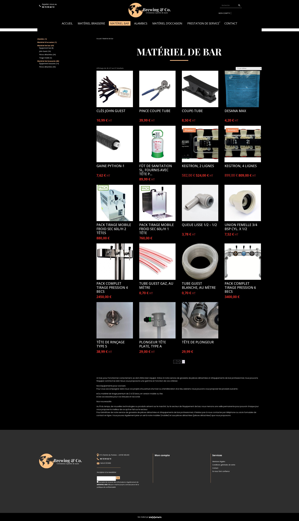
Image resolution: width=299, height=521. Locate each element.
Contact (230, 23)
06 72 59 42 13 (48, 7)
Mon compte (224, 13)
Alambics (140, 23)
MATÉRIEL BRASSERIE (91, 23)
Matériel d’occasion (167, 23)
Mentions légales (218, 461)
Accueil (67, 23)
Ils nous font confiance (221, 471)
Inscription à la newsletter (106, 472)
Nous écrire (105, 463)
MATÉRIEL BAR (119, 23)
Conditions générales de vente (223, 465)
